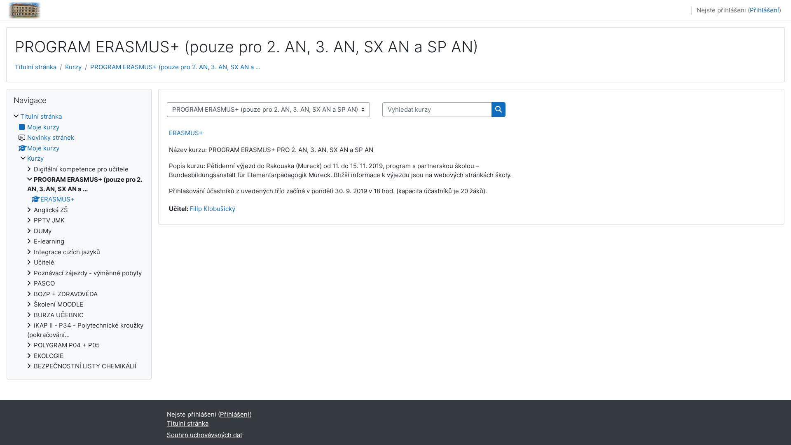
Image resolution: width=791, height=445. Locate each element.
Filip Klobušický (212, 209)
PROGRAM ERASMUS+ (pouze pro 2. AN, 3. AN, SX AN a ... (175, 67)
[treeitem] (79, 241)
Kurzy (73, 67)
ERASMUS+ (186, 133)
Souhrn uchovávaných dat (204, 435)
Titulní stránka (35, 67)
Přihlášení (764, 10)
